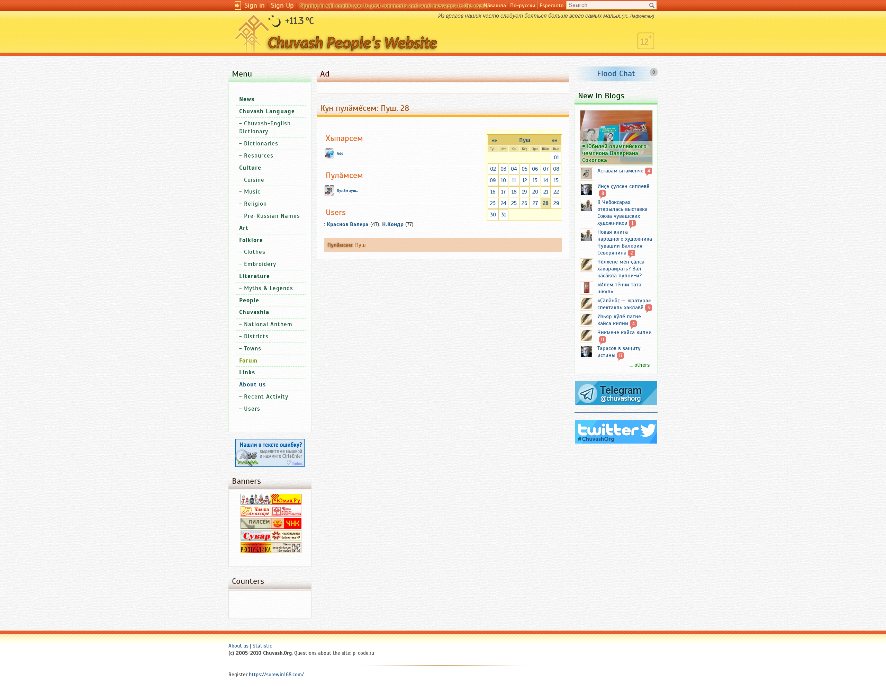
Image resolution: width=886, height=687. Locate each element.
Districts (256, 336)
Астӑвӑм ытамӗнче (620, 170)
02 (493, 169)
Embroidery (260, 264)
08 (556, 169)
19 (524, 191)
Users (252, 408)
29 (556, 203)
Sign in (254, 5)
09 (493, 180)
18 (514, 191)
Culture (250, 167)
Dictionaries (261, 143)
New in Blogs (601, 95)
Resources (258, 155)
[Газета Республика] (256, 551)
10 (503, 180)
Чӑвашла (495, 5)
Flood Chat (616, 73)
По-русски (522, 5)
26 (524, 203)
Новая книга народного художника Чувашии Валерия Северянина (624, 242)
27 (535, 203)
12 (524, 180)
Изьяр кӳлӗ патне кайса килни (619, 320)
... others (640, 365)
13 (535, 180)
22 (556, 191)
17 (503, 191)
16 (493, 191)
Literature (254, 276)
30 (493, 214)
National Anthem (268, 324)
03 (503, 169)
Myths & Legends (268, 288)
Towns (252, 348)
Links (247, 372)
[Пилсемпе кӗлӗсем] (256, 527)
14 (545, 180)
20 (535, 191)
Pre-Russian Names (272, 216)
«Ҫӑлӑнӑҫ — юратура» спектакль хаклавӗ (624, 304)
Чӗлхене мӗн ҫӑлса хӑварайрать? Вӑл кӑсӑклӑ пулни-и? (620, 268)
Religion (255, 203)
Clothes (254, 252)
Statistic (262, 646)
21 (545, 191)
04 (514, 169)
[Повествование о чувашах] (256, 503)
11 (514, 180)
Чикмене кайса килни (624, 332)
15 (556, 180)
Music (252, 191)
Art (243, 228)
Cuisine (254, 180)
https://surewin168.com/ (276, 674)
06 (535, 169)
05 (524, 169)
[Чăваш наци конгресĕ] (286, 527)
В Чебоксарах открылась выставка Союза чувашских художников (622, 212)
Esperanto (551, 5)
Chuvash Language (267, 111)
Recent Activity (266, 396)
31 (503, 214)
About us (238, 646)
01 (556, 157)
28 (546, 203)
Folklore (251, 240)
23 (493, 203)
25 (514, 203)
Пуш (524, 140)
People (249, 300)
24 (503, 203)
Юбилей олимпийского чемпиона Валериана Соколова (614, 153)
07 (546, 169)
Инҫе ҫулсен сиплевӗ (623, 186)
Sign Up (282, 5)
